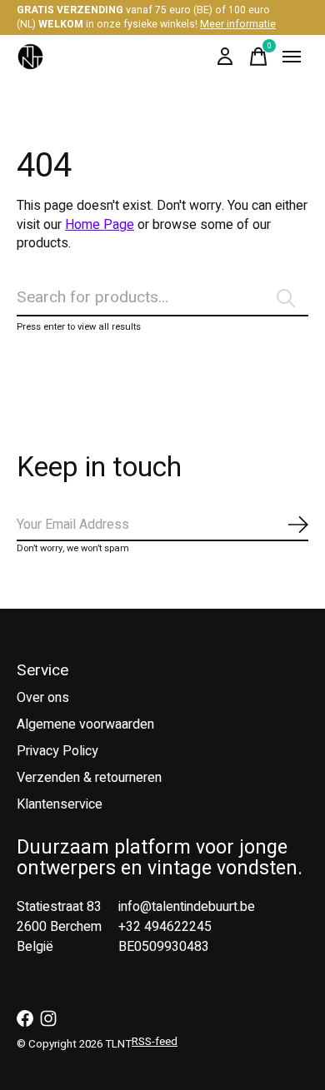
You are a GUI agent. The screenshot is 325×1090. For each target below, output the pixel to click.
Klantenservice (59, 804)
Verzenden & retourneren (89, 778)
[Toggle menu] (291, 56)
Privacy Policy (57, 751)
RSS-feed (155, 1041)
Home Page (99, 225)
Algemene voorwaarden (85, 724)
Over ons (43, 698)
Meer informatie (238, 24)
